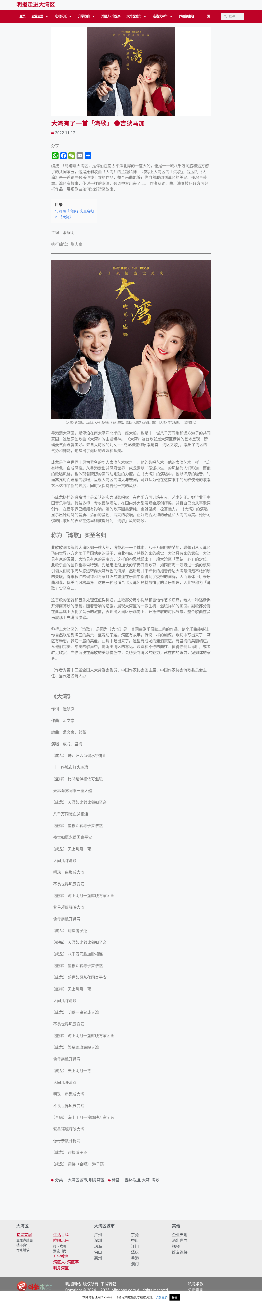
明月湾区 (97, 1180)
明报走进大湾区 (35, 4)
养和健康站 (186, 16)
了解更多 (161, 1297)
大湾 (146, 1180)
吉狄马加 (132, 1180)
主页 (22, 16)
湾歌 (155, 1180)
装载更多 (131, 1208)
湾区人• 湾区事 (110, 16)
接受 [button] (174, 1297)
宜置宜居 (37, 16)
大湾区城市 (133, 16)
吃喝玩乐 (61, 16)
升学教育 (84, 16)
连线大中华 (160, 16)
